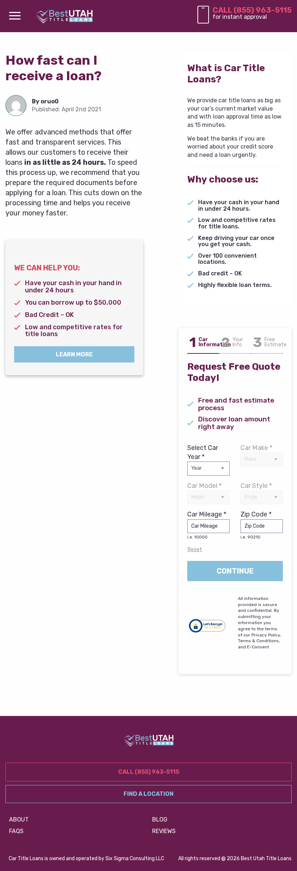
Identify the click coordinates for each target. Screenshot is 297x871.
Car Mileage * (206, 525)
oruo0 (50, 101)
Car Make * (256, 448)
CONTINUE (235, 571)
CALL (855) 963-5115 (252, 10)
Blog (159, 819)
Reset (194, 549)
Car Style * (256, 486)
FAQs (16, 831)
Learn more (74, 354)
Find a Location (148, 793)
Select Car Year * (202, 452)
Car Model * (204, 486)
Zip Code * (256, 525)
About (19, 819)
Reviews (164, 831)
